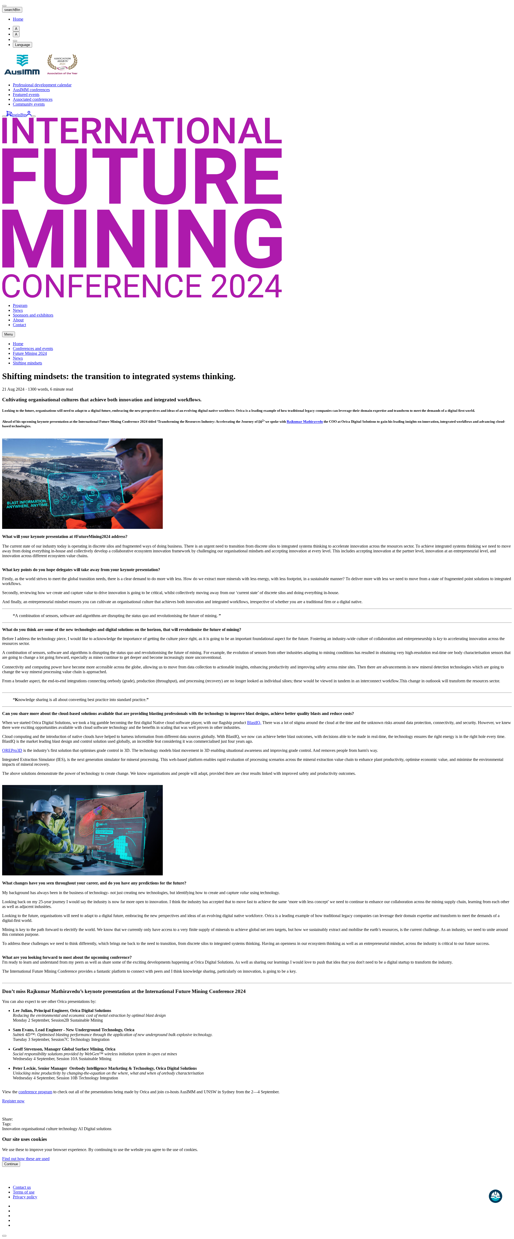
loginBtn (19, 115)
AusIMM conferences (31, 89)
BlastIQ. (254, 722)
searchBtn (12, 10)
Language (22, 45)
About (18, 320)
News (18, 310)
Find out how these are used (26, 1158)
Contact (19, 324)
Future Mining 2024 (30, 353)
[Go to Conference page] (142, 296)
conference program (35, 1092)
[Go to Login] (29, 115)
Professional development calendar (42, 85)
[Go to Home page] (42, 76)
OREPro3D (12, 750)
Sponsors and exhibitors (33, 315)
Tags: (6, 1124)
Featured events (26, 94)
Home (18, 19)
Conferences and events (33, 348)
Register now (13, 1101)
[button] (4, 1236)
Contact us (22, 1187)
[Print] (15, 41)
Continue (11, 1164)
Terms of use (24, 1192)
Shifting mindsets (27, 363)
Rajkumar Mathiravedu (305, 422)
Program (20, 305)
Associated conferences (32, 99)
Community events (29, 104)
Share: (7, 1119)
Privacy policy (25, 1197)
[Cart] (9, 115)
